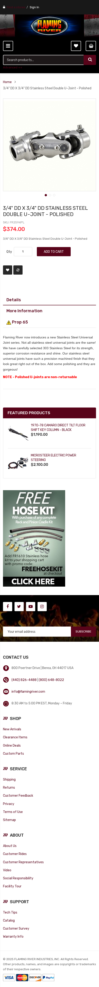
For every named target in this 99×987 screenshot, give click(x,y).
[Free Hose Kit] (34, 538)
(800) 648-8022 (51, 680)
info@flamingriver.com (28, 691)
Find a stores (16, 7)
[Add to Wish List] (7, 270)
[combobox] (43, 60)
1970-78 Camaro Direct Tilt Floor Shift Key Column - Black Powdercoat (58, 429)
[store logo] (49, 25)
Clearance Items (15, 737)
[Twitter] (19, 606)
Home (7, 82)
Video (7, 870)
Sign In (34, 7)
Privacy (8, 804)
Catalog (9, 920)
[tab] (49, 300)
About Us (10, 846)
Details (13, 299)
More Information (24, 310)
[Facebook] (7, 606)
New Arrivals (12, 729)
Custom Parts (13, 753)
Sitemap (9, 820)
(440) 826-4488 (24, 680)
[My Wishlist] (76, 46)
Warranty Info (13, 936)
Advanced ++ (12, 67)
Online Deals (12, 745)
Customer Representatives (23, 862)
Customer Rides (15, 854)
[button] (45, 194)
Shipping (9, 779)
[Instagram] (42, 606)
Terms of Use (13, 812)
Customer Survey (16, 928)
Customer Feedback (18, 795)
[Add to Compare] (18, 270)
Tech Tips (10, 912)
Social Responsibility (18, 878)
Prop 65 (19, 322)
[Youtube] (30, 606)
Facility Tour (12, 886)
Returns (9, 787)
